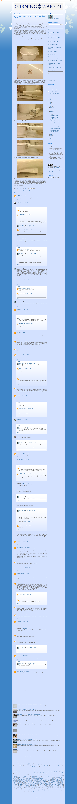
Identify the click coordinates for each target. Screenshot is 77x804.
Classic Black (21, 765)
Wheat (50, 796)
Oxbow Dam (14, 781)
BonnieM (18, 583)
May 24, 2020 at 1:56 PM (24, 621)
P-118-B (20, 782)
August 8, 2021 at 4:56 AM (27, 594)
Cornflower (28, 766)
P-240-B (31, 784)
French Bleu (45, 772)
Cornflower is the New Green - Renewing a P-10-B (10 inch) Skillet (27, 739)
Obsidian (52, 780)
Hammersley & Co (28, 190)
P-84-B (61, 786)
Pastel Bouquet (50, 787)
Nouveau (33, 190)
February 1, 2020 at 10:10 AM (26, 214)
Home (49, 29)
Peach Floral (14, 788)
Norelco (40, 780)
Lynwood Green (27, 777)
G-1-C (40, 773)
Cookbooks (56, 765)
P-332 (55, 784)
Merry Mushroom (36, 778)
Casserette (25, 764)
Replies (19, 208)
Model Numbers (62, 778)
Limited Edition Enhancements (57, 776)
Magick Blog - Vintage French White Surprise (54, 120)
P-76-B (36, 786)
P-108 (54, 781)
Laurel (43, 776)
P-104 (45, 781)
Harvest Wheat (56, 774)
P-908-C (32, 787)
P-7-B (28, 786)
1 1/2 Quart (14, 756)
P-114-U (14, 782)
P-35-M (14, 785)
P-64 (22, 786)
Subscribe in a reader (52, 80)
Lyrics (30, 777)
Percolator (36, 788)
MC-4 (53, 777)
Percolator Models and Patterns (53, 36)
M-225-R (43, 777)
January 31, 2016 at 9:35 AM (26, 436)
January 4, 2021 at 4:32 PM (31, 663)
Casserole (29, 764)
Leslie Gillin (21, 473)
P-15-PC (25, 783)
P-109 (57, 781)
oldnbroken (18, 453)
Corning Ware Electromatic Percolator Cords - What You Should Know (28, 734)
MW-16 (62, 777)
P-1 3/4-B (22, 781)
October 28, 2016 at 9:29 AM (25, 459)
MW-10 (59, 777)
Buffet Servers (30, 763)
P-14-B (52, 782)
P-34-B (59, 784)
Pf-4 (44, 788)
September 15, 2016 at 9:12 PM (27, 293)
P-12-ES (33, 782)
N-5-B (62, 779)
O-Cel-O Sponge (47, 780)
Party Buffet (44, 787)
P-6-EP (20, 786)
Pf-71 (46, 788)
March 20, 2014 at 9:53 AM (28, 268)
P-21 (15, 784)
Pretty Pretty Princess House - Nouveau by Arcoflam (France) (26, 744)
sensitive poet (21, 408)
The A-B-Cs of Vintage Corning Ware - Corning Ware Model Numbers (27, 709)
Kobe (22, 776)
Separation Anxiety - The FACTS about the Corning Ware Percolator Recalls (28, 714)
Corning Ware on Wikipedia (54, 91)
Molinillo (15, 779)
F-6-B (19, 771)
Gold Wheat (61, 773)
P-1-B (29, 781)
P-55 (62, 785)
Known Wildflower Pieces (52, 54)
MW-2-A (14, 778)
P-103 (42, 781)
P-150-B (28, 783)
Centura (39, 764)
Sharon (18, 419)
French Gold (56, 772)
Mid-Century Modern (56, 778)
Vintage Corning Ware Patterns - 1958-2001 (55, 30)
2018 (50, 99)
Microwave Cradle (46, 778)
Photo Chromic (61, 788)
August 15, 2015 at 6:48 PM (31, 427)
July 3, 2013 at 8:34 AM (22, 195)
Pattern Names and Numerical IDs (53, 32)
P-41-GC (30, 785)
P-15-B (19, 783)
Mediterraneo (24, 778)
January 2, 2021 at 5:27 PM (24, 655)
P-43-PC (48, 785)
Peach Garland (19, 788)
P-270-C (40, 784)
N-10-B (55, 779)
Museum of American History (54, 93)
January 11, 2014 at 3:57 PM (23, 202)
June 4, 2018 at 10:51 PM (27, 525)
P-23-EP (27, 784)
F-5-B (16, 771)
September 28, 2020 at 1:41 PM (31, 647)
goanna (20, 288)
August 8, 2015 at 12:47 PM (23, 419)
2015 (50, 103)
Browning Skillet (20, 763)
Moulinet (29, 779)
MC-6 (56, 777)
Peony (33, 788)
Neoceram (34, 780)
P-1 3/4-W (26, 781)
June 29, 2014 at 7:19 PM (21, 332)
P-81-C (46, 786)
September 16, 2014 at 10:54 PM (25, 341)
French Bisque (34, 772)
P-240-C (34, 784)
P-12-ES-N (37, 782)
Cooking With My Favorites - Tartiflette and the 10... (54, 118)
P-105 (49, 781)
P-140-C (62, 782)
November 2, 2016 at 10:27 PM (25, 483)
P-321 (50, 784)
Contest (42, 765)
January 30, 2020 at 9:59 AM (24, 614)
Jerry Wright (61, 775)
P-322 (52, 784)
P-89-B (17, 787)
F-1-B (34, 770)
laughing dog (19, 547)
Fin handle (37, 771)
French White (61, 772)
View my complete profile (57, 18)
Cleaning (32, 765)
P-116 (17, 782)
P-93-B (41, 787)
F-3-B (62, 770)
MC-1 (49, 777)
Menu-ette (28, 778)
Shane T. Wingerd (22, 225)
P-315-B (46, 784)
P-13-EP (44, 782)
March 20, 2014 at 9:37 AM (25, 238)
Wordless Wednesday (36, 797)
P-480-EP (54, 785)
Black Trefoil (15, 761)
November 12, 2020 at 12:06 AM (28, 323)
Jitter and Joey (19, 436)
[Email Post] (28, 188)
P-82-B (52, 786)
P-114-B (62, 781)
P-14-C (56, 782)
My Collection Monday (39, 779)
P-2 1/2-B (52, 783)
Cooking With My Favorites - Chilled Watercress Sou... (54, 116)
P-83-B (55, 786)
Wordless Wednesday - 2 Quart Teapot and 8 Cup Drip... (55, 129)
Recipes (42, 791)
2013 (50, 106)
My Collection (32, 779)
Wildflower (30, 797)
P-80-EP (39, 786)
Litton (19, 777)
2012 (50, 138)
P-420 (39, 785)
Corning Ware (23, 190)
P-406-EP (23, 785)
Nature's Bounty (22, 780)
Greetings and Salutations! (21, 719)
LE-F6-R (40, 776)
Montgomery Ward (19, 779)
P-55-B (14, 786)
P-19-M (49, 783)
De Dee (20, 368)
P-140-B (59, 782)
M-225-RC (46, 777)
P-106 (51, 781)
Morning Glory (25, 779)
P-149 (17, 783)
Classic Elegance (27, 765)
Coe (35, 765)
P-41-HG (33, 785)
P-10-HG (39, 781)
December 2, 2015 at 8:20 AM (27, 249)
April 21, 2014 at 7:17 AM (24, 309)
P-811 (49, 786)
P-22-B (24, 784)
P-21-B (18, 784)
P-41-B (27, 785)
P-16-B (35, 783)
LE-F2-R (29, 776)
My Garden (45, 779)
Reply (17, 199)
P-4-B (17, 785)
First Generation (45, 771)
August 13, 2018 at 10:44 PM (25, 547)
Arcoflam (19, 190)
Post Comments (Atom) (32, 697)
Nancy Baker (21, 323)
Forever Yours (15, 772)
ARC (17, 190)
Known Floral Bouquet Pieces (52, 49)
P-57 (17, 786)
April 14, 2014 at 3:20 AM (25, 279)
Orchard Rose (61, 780)
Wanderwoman (21, 229)
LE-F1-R (25, 776)
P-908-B (29, 787)
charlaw (20, 214)
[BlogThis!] (31, 188)
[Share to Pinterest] (34, 188)
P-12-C (30, 782)
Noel (37, 780)
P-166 (38, 783)
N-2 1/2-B (58, 779)
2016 (50, 102)
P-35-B (62, 784)
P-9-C (23, 787)
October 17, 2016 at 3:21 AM (25, 453)
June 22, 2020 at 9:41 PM (24, 635)
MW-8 (17, 778)
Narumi (18, 780)
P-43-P (45, 785)
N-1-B (53, 779)
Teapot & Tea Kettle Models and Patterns (54, 37)
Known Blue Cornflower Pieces (53, 41)
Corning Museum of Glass (54, 89)
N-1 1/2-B (50, 779)
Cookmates (60, 765)
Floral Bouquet (56, 771)
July (51, 114)
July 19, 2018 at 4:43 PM (24, 541)
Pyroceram (50, 790)
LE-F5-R (36, 776)
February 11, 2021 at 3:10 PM (24, 671)
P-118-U (24, 782)
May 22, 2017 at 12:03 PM (31, 510)
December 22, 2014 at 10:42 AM (25, 354)
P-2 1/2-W (60, 783)
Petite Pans (41, 788)
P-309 (43, 784)
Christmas (62, 764)
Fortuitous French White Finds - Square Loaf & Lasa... (55, 124)
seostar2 (18, 635)
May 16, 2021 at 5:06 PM (28, 229)
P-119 (27, 782)
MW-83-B (20, 778)
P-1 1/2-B (18, 781)
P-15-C (22, 783)
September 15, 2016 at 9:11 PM (27, 288)
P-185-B (41, 783)
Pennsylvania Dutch (28, 788)
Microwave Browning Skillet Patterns (54, 65)
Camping (61, 763)
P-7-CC (33, 786)
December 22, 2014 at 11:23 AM (31, 363)
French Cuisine (51, 772)
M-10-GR (33, 777)
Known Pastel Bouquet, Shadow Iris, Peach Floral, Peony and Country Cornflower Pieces (55, 56)
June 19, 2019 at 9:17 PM (24, 607)
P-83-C (58, 786)
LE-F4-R (32, 776)
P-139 (49, 782)
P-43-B (42, 785)
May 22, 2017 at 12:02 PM (31, 496)
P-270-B (37, 784)
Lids (48, 776)
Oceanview (56, 780)
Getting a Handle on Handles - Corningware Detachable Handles (27, 723)
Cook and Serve (46, 765)
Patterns (60, 787)
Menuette (32, 778)
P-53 (59, 785)
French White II (17, 773)
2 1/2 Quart (53, 756)
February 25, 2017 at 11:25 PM (24, 490)
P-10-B (32, 781)
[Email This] (30, 188)
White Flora (17, 797)
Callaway (54, 763)
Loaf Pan (22, 777)
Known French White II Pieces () (55, 60)
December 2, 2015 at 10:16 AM (31, 253)
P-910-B (35, 787)
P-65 (25, 786)
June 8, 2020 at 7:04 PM (24, 628)
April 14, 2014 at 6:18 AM (28, 301)
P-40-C (20, 785)
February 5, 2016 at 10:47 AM (31, 442)
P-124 (41, 782)
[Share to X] (32, 188)
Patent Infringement (55, 787)
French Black (40, 772)
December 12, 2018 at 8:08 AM (24, 573)
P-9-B (20, 787)
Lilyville (51, 776)
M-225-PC (39, 777)
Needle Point (30, 780)
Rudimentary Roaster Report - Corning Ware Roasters (25, 749)
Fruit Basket (36, 773)
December (52, 107)
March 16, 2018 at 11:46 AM (28, 408)
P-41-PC (37, 785)
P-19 (43, 783)
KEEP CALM (18, 776)
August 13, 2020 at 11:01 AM (26, 368)
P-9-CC (26, 787)
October (51, 110)
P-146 (14, 783)
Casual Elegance (34, 764)
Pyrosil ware (42, 190)
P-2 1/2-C (57, 783)
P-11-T (59, 781)
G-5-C (42, 773)
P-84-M (14, 787)
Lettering (46, 776)
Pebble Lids (23, 788)
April (51, 135)
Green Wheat (38, 774)
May (51, 134)
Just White (14, 776)
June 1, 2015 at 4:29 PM (23, 395)
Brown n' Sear (15, 763)
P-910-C (38, 787)
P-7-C (31, 786)
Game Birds (46, 773)
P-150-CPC (31, 783)
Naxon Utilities (26, 780)
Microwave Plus (51, 778)
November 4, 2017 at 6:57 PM (28, 521)
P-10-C (36, 781)
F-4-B (14, 771)
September (52, 111)
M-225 (36, 777)
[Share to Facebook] (33, 188)
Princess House (37, 190)
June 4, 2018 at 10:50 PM (27, 473)
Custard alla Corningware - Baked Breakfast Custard (55, 122)
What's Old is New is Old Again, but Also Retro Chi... (55, 126)
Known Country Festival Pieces (53, 52)
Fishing (50, 771)
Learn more (18, 459)
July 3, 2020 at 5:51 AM (30, 225)
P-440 (51, 785)
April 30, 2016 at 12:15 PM (27, 404)
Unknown (20, 249)
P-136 (47, 782)
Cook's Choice (52, 765)
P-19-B (46, 783)
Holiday (18, 775)
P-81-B (43, 786)
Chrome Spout (16, 765)
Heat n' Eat (61, 774)
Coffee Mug (38, 765)
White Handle (22, 797)
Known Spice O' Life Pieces (52, 51)
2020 (50, 98)
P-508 (57, 785)
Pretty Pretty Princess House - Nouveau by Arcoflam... (54, 131)
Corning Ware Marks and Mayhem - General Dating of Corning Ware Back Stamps (29, 704)
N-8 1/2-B (14, 780)
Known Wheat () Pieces (53, 44)
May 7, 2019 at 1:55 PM (23, 583)
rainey (18, 202)
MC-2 (51, 777)
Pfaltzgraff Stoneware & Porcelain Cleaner (53, 788)
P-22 (21, 784)
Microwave (41, 778)
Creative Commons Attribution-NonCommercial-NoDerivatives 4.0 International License (55, 168)
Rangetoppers (34, 791)
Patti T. (18, 195)
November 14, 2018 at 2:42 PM (25, 567)
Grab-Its (27, 774)
